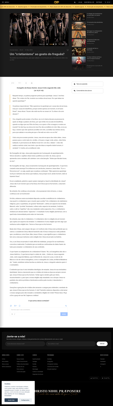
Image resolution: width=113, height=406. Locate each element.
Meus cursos (5, 364)
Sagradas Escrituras (38, 374)
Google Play (107, 378)
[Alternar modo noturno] (75, 2)
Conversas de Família (52, 366)
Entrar (99, 2)
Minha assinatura (6, 366)
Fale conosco (20, 369)
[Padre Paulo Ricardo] (56, 2)
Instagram (103, 364)
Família (34, 364)
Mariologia (35, 369)
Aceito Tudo (11, 400)
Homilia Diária (14, 50)
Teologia (35, 361)
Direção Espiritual (51, 369)
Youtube (102, 359)
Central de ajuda (21, 371)
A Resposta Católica (52, 364)
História (35, 366)
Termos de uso (20, 366)
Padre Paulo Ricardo (22, 361)
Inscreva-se (89, 2)
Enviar (102, 343)
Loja (80, 2)
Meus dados (5, 361)
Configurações (25, 400)
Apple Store (95, 378)
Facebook (102, 361)
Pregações (50, 361)
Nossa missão (20, 359)
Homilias (49, 359)
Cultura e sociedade (38, 371)
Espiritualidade (36, 359)
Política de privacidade (23, 364)
